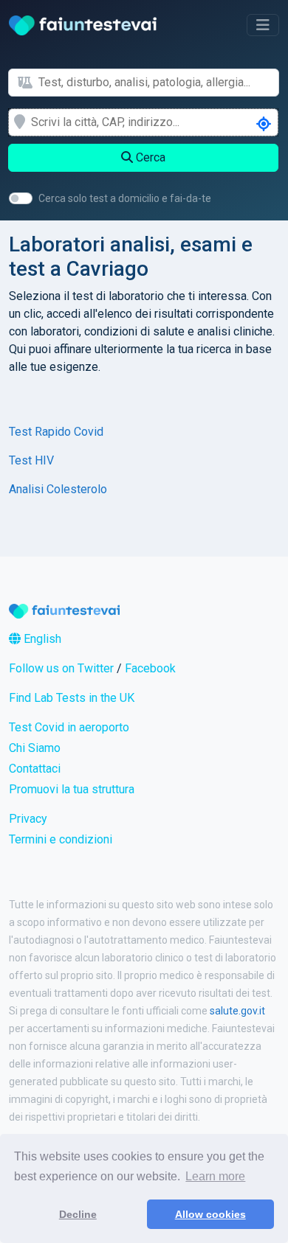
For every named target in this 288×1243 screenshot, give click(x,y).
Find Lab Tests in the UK (71, 698)
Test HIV (31, 460)
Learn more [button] (215, 1176)
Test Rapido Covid (56, 432)
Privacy (28, 819)
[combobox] (158, 82)
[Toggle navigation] (263, 25)
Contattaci (35, 769)
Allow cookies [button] (210, 1214)
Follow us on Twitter (61, 668)
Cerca (149, 157)
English (41, 639)
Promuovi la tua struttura (71, 789)
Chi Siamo (35, 748)
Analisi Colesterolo (58, 489)
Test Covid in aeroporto (69, 727)
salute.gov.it (237, 1011)
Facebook (150, 668)
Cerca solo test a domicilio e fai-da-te (124, 198)
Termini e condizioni (60, 839)
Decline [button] (78, 1214)
